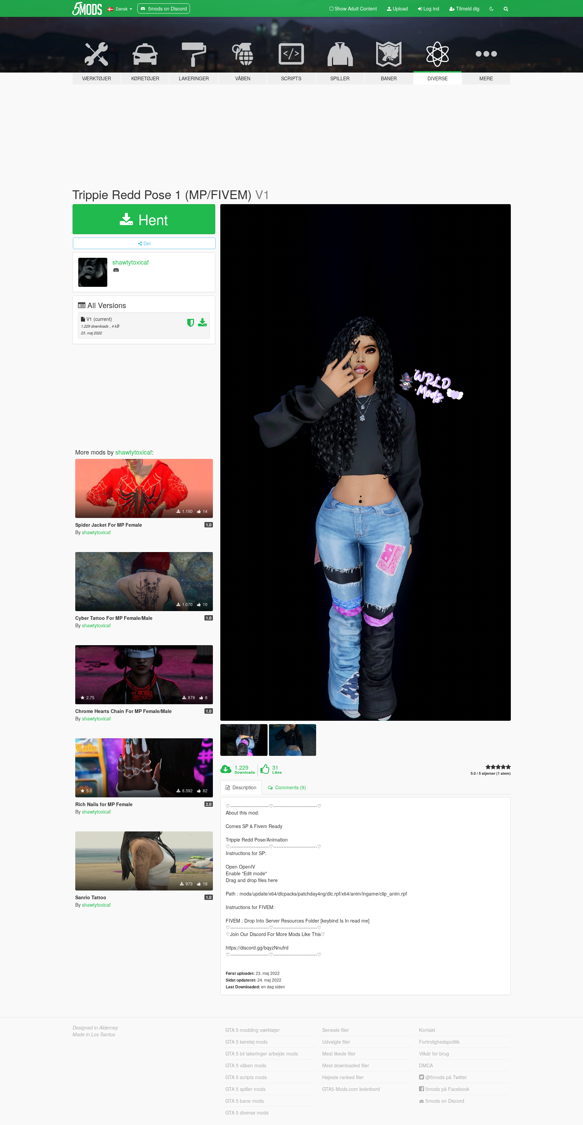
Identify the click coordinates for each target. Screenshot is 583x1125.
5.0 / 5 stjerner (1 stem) (491, 773)
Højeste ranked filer (343, 1077)
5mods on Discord (444, 1100)
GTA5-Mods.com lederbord (351, 1089)
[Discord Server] (116, 269)
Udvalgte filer (336, 1041)
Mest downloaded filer (345, 1065)
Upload (399, 8)
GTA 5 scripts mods (246, 1077)
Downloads (244, 772)
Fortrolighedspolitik (439, 1041)
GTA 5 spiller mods (245, 1089)
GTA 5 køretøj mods (246, 1041)
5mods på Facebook (446, 1089)
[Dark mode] (491, 8)
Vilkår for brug (434, 1053)
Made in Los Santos (94, 1034)
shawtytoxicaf (130, 261)
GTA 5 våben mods (245, 1065)
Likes (277, 772)
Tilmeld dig (467, 8)
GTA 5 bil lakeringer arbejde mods (261, 1053)
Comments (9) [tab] (289, 787)
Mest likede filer (339, 1053)
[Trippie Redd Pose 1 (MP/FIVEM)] (365, 462)
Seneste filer (335, 1029)
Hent (151, 219)
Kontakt (427, 1029)
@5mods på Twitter (445, 1077)
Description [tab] (243, 787)
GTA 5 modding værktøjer (252, 1029)
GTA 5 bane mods (244, 1100)
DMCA (426, 1065)
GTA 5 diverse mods (247, 1112)
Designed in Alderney (95, 1027)
